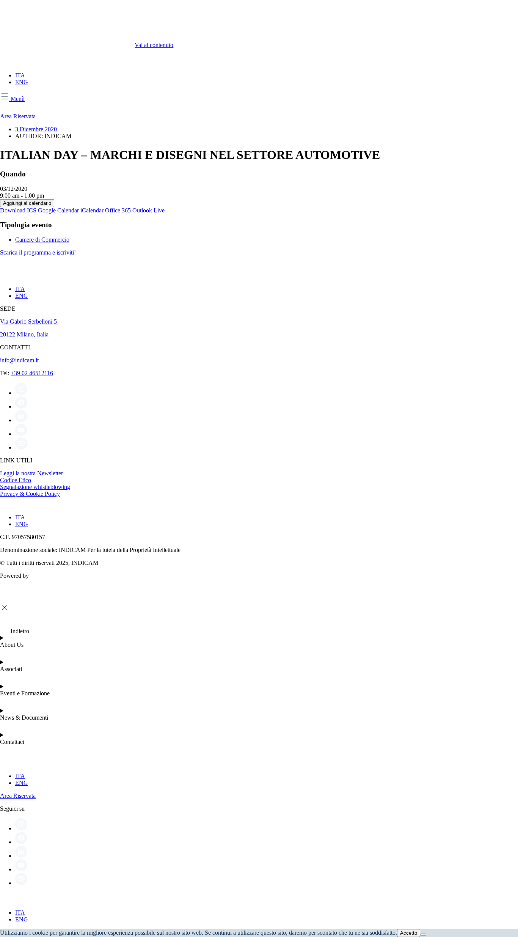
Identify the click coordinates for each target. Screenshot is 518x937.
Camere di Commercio (42, 239)
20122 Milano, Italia (24, 334)
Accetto (408, 933)
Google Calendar (58, 210)
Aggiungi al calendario (27, 203)
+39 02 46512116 (32, 373)
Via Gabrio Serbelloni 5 (28, 321)
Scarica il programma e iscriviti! (38, 252)
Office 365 (118, 210)
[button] (14, 631)
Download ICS (18, 210)
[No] (423, 935)
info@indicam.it (19, 360)
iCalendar (92, 210)
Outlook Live (148, 210)
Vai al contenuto (154, 45)
